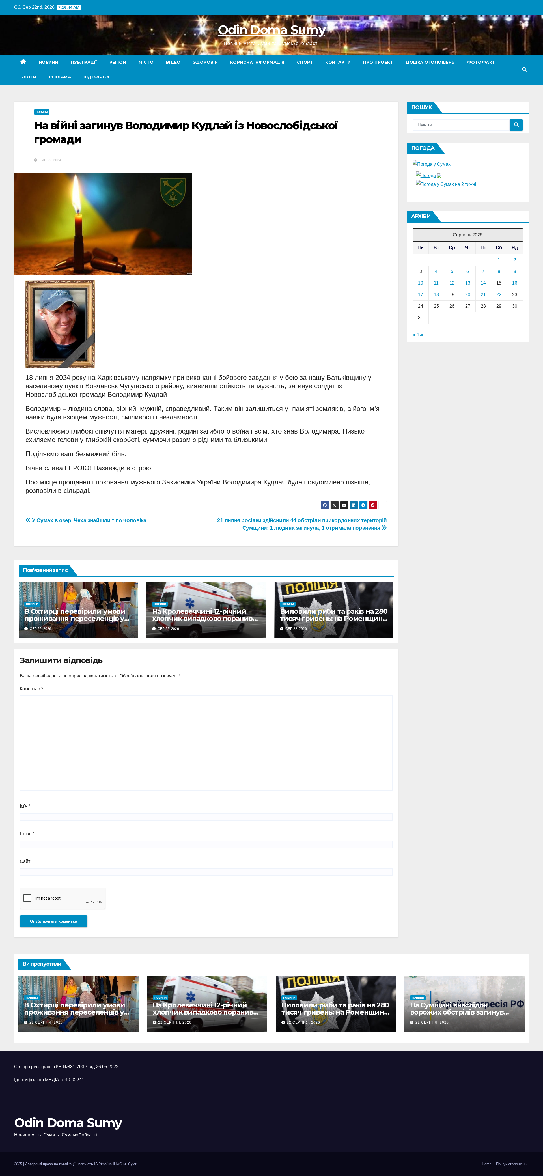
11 (436, 283)
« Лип (419, 334)
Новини (49, 62)
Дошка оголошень (430, 62)
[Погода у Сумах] (432, 164)
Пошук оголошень (511, 1164)
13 (467, 283)
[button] (524, 69)
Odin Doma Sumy (271, 29)
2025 (18, 1164)
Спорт (305, 62)
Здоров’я (205, 62)
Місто (146, 62)
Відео (173, 62)
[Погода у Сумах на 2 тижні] (446, 184)
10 (420, 283)
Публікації (84, 62)
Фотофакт (481, 62)
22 (498, 294)
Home (487, 1164)
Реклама (60, 76)
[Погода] (428, 175)
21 (483, 294)
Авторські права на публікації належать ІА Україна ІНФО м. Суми (81, 1164)
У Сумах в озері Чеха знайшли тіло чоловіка (88, 520)
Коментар (31, 688)
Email (27, 833)
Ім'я (25, 806)
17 (420, 294)
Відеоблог (97, 76)
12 (451, 283)
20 (467, 294)
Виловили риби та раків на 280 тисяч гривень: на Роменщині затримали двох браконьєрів (333, 618)
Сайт (25, 861)
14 (483, 283)
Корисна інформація (257, 62)
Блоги (28, 76)
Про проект (378, 62)
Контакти (338, 62)
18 (436, 294)
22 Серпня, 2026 (46, 1022)
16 (514, 283)
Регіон (117, 62)
